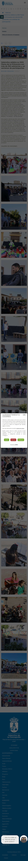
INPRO (16, 444)
